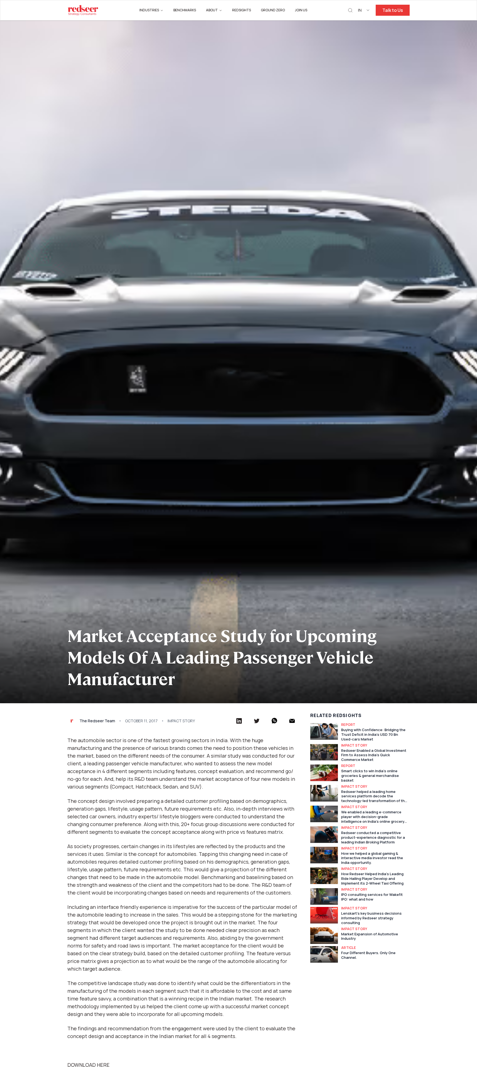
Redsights (241, 10)
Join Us (301, 10)
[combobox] (364, 10)
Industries (149, 10)
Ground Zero (273, 10)
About (212, 10)
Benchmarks (184, 10)
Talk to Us (392, 10)
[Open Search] (350, 10)
